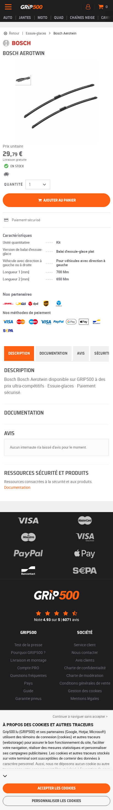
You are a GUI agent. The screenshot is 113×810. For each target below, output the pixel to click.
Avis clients (84, 660)
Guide (28, 690)
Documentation (53, 353)
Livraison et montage (28, 660)
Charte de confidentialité (85, 667)
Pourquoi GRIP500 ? (28, 652)
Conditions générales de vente (85, 683)
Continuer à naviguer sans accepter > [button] (80, 716)
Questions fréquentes (28, 675)
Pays (28, 683)
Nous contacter (85, 652)
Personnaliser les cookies (56, 801)
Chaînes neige (82, 18)
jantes (25, 18)
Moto (42, 18)
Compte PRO (28, 667)
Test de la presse (28, 644)
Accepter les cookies (57, 788)
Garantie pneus (28, 698)
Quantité (13, 184)
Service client (85, 644)
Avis (81, 353)
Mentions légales (84, 698)
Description (19, 353)
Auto (7, 18)
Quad (58, 18)
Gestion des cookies (85, 690)
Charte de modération (84, 675)
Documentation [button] (17, 487)
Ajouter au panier (59, 200)
